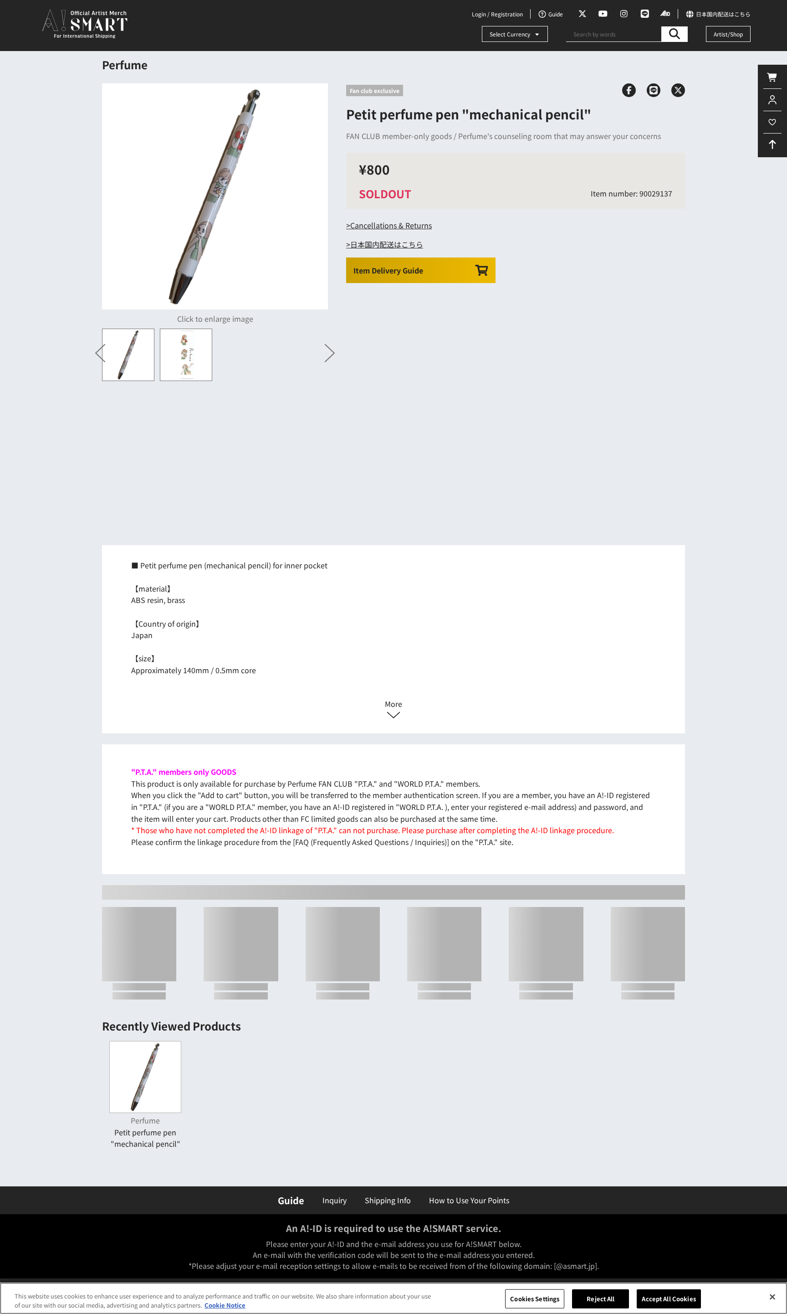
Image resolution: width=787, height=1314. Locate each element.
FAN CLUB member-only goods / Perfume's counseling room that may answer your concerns (503, 135)
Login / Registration (497, 14)
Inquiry (334, 1200)
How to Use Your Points (469, 1200)
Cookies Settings (534, 1298)
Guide (291, 1200)
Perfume (125, 64)
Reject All (600, 1298)
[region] (393, 1298)
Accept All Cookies (668, 1298)
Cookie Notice (224, 1304)
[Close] (772, 1297)
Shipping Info (388, 1200)
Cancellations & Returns (391, 225)
